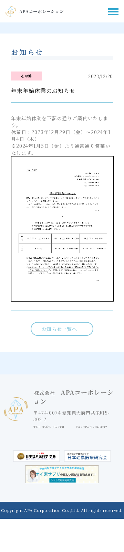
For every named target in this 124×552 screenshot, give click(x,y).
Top (113, 532)
